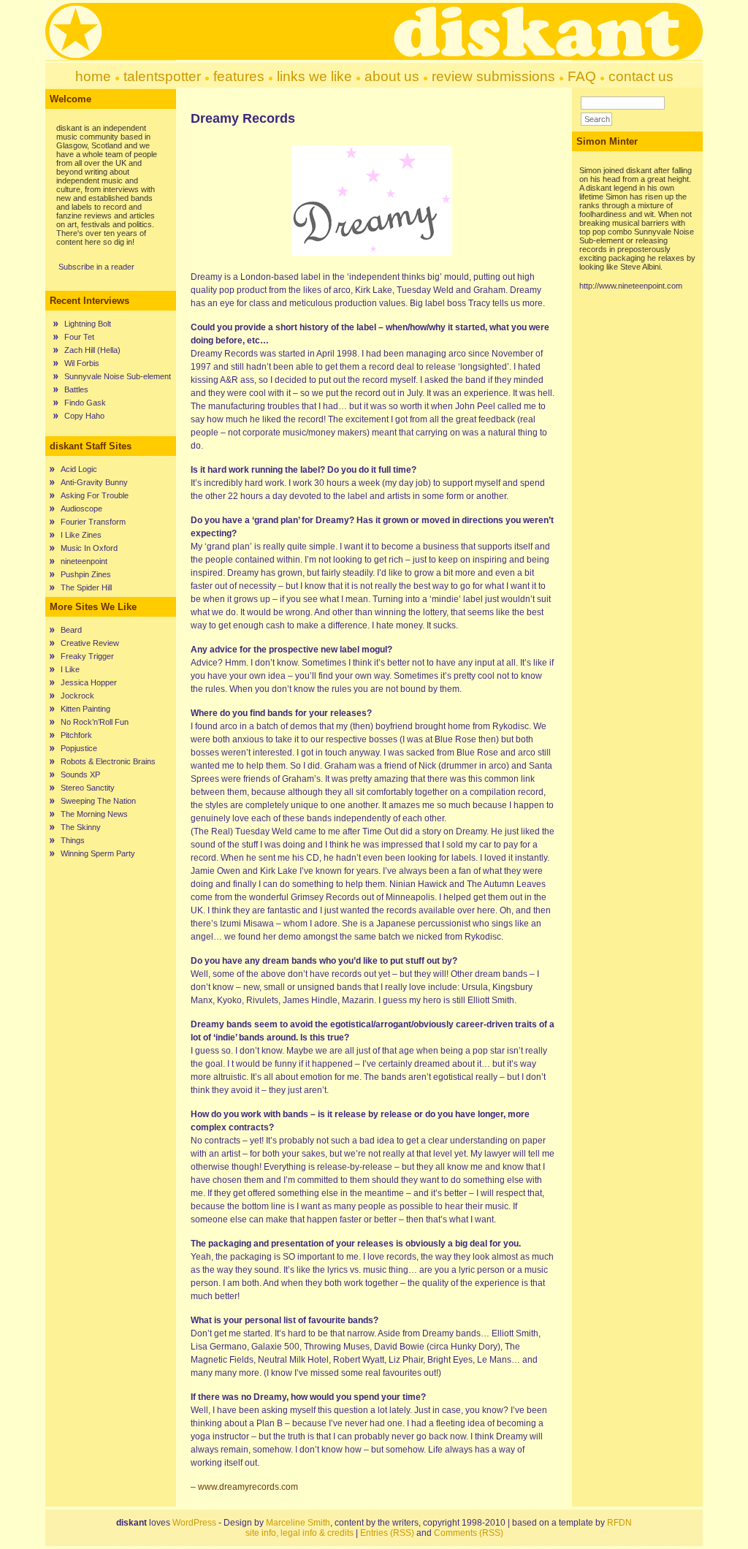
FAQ (582, 76)
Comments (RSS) (468, 1533)
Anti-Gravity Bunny (94, 482)
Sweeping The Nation (98, 800)
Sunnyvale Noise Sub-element (117, 376)
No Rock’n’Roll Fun (95, 722)
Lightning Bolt (87, 323)
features (238, 76)
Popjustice (79, 748)
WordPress (194, 1523)
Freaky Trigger (87, 656)
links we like (314, 76)
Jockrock (77, 695)
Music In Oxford (89, 548)
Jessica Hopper (89, 682)
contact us (640, 76)
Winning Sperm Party (98, 853)
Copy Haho (84, 415)
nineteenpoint (84, 561)
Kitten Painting (85, 708)
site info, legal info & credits (299, 1533)
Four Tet (79, 336)
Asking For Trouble (95, 495)
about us (392, 76)
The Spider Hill (86, 587)
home (93, 76)
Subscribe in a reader (96, 266)
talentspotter (162, 76)
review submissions (493, 76)
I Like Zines (81, 534)
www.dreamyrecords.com (248, 1487)
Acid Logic (79, 469)
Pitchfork (76, 735)
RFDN (619, 1523)
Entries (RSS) (387, 1533)
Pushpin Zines (86, 574)
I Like (70, 669)
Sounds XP (80, 774)
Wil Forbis (81, 363)
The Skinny (81, 827)
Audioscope (81, 508)
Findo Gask (85, 402)
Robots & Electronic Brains (108, 761)
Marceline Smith (298, 1523)
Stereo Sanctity (88, 787)
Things (73, 840)
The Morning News (94, 814)
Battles (76, 389)
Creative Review (90, 643)
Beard (71, 629)
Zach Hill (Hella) (92, 350)
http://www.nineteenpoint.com (630, 285)
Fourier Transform (93, 521)
